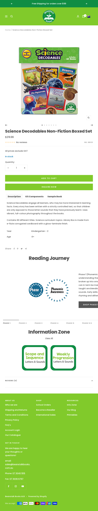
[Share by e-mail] (26, 249)
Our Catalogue (13, 435)
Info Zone (72, 404)
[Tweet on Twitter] (22, 249)
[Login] (78, 16)
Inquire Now (49, 187)
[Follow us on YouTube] (22, 486)
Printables (72, 414)
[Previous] (6, 125)
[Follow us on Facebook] (8, 486)
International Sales (46, 414)
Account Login (12, 430)
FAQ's (8, 425)
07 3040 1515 (19, 473)
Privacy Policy (12, 419)
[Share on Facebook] (14, 249)
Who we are (11, 404)
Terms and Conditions (16, 414)
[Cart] (83, 16)
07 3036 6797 (16, 479)
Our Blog (71, 409)
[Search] (11, 16)
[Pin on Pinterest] (17, 249)
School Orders (43, 404)
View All (49, 338)
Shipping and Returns (16, 409)
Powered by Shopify (37, 496)
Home (8, 30)
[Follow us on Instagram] (15, 486)
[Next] (92, 125)
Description (14, 196)
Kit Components (34, 196)
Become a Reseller (45, 409)
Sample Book (54, 196)
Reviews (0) (11, 380)
